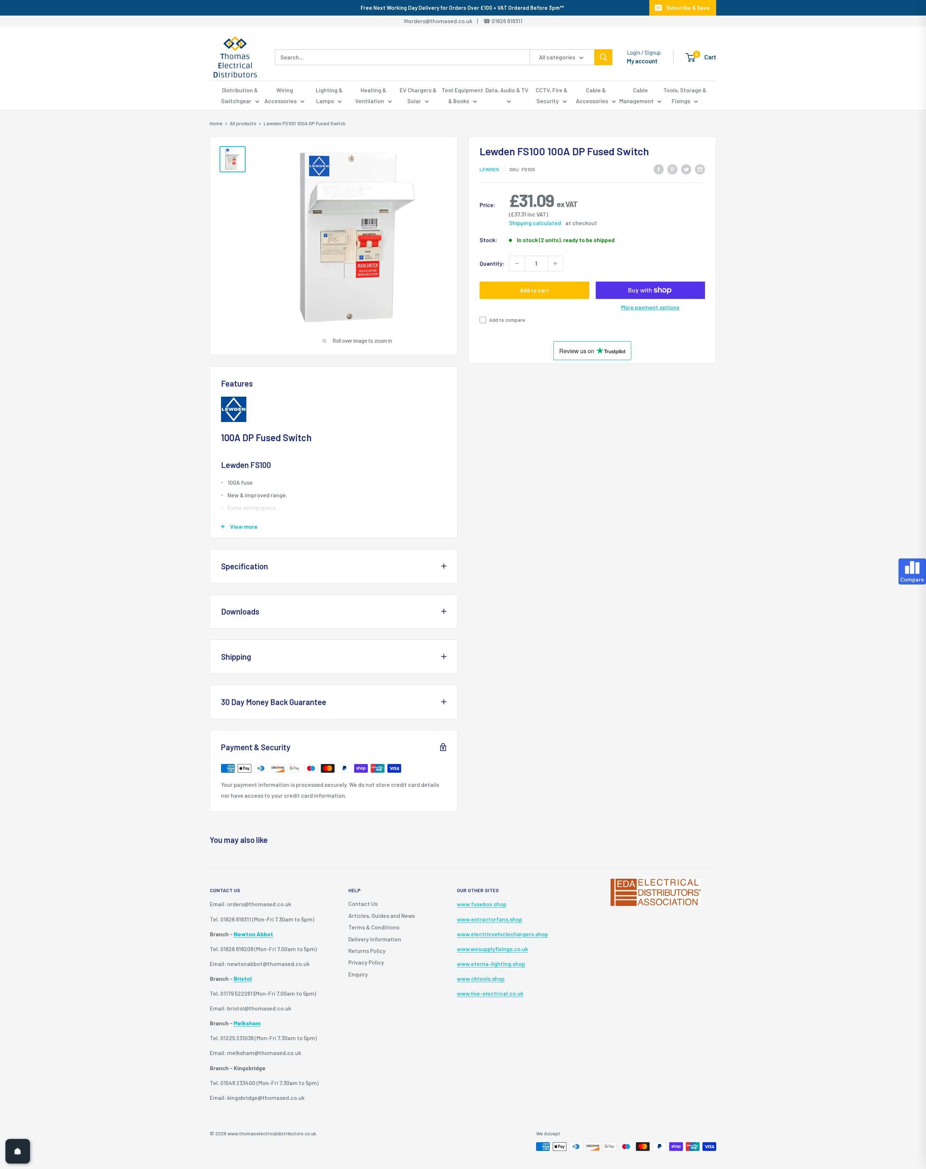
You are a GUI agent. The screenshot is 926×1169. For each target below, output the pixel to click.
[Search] (603, 57)
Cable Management (636, 95)
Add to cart (534, 290)
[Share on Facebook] (659, 168)
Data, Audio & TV (506, 89)
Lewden (489, 169)
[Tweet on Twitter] (686, 168)
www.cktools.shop (481, 978)
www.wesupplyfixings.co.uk (492, 948)
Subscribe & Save (688, 7)
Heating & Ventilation (371, 95)
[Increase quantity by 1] (555, 263)
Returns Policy (367, 950)
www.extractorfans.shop (489, 919)
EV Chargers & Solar (418, 95)
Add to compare (507, 320)
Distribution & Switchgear (239, 95)
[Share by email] (700, 168)
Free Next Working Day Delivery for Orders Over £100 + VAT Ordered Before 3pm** (462, 7)
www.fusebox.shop (481, 903)
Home (216, 123)
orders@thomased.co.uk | (447, 20)
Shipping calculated (535, 222)
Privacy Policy (366, 962)
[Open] (17, 1151)
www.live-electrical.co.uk (490, 993)
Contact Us (363, 903)
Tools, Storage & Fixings (684, 95)
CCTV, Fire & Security (552, 95)
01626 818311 (507, 20)
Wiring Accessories (280, 95)
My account (642, 60)
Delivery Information (374, 939)
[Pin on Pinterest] (672, 168)
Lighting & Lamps (329, 95)
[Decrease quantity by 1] (516, 263)
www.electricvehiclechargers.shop (502, 933)
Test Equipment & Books (462, 95)
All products (243, 123)
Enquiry (358, 974)
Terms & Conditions (373, 927)
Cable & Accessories (592, 95)
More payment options (650, 307)
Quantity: (492, 263)
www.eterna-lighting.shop (491, 963)
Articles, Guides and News (381, 915)
